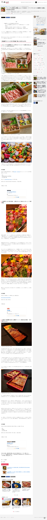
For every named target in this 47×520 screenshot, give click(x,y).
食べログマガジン (5, 2)
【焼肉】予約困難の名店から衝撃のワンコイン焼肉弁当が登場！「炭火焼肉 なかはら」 (16, 28)
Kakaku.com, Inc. (37, 517)
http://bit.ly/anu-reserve (8, 179)
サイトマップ (8, 517)
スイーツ (41, 57)
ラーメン (36, 55)
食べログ (45, 2)
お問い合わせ (12, 517)
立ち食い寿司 (36, 65)
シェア (7, 17)
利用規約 (5, 517)
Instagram (18, 171)
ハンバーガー (36, 57)
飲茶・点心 (41, 65)
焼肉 (20, 13)
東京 (12, 13)
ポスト (3, 17)
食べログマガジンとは (41, 2)
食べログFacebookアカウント (34, 103)
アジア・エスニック (37, 60)
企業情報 (1, 517)
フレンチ (42, 55)
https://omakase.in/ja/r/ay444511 (6, 297)
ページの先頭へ (44, 518)
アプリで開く (13, 197)
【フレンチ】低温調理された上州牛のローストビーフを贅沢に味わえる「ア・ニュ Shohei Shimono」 (17, 25)
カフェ (35, 62)
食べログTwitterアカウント (37, 103)
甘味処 (39, 62)
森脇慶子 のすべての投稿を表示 (40, 24)
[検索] (36, 2)
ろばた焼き (42, 62)
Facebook (14, 171)
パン (44, 67)
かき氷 (42, 60)
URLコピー (13, 17)
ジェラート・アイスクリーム (38, 67)
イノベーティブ (17, 13)
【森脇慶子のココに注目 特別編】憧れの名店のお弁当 (11, 23)
